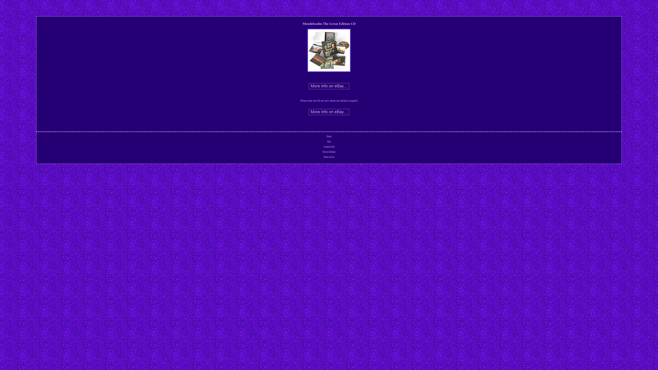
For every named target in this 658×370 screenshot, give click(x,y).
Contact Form (329, 146)
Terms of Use (329, 157)
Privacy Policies (329, 151)
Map (329, 141)
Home (329, 136)
